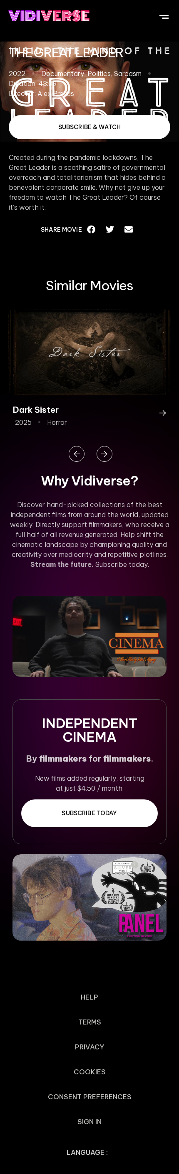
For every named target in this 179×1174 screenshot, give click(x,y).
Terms (89, 1022)
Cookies (90, 1072)
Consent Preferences (90, 1097)
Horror (57, 422)
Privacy (89, 1047)
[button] (164, 15)
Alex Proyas (55, 93)
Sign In (89, 1122)
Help (89, 997)
